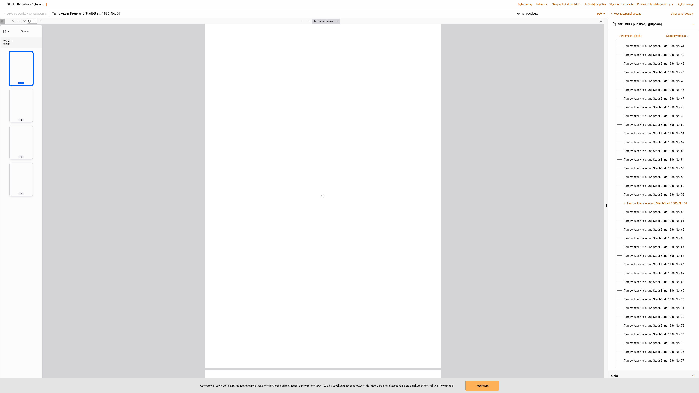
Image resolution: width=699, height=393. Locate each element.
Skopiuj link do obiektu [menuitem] (566, 4)
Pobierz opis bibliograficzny (653, 4)
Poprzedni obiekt (631, 35)
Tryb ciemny (525, 4)
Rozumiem (482, 385)
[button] (653, 24)
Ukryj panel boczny (682, 13)
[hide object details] (606, 205)
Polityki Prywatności (441, 385)
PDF (599, 13)
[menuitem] (654, 46)
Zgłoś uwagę (685, 4)
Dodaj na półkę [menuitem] (597, 4)
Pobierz (540, 4)
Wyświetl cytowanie (621, 4)
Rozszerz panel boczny (627, 13)
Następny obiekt (676, 35)
